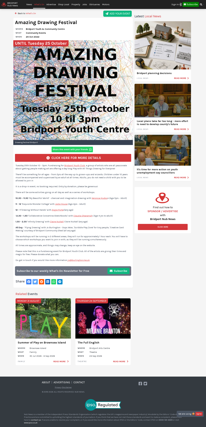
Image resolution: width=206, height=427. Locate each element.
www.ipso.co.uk (30, 423)
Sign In (175, 4)
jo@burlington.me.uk (79, 260)
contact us (36, 420)
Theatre (82, 361)
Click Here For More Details (75, 158)
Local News (142, 78)
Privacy (58, 387)
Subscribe (120, 271)
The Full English (88, 342)
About (46, 382)
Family (21, 361)
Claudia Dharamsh (82, 215)
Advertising (62, 382)
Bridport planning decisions (154, 73)
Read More (59, 361)
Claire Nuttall (57, 221)
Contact (79, 382)
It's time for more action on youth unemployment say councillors (157, 171)
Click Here (163, 227)
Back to (26, 13)
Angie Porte (57, 210)
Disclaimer (67, 387)
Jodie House (61, 204)
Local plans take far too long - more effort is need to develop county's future (162, 123)
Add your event (119, 13)
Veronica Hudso (99, 198)
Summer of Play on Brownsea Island (42, 342)
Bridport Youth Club (74, 165)
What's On (39, 4)
